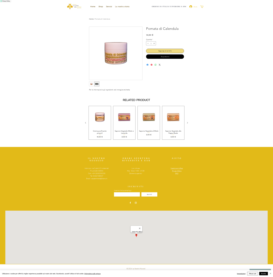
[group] (136, 123)
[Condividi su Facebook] (147, 64)
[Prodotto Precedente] (85, 123)
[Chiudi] (270, 273)
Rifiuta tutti (252, 274)
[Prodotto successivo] (187, 123)
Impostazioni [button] (241, 274)
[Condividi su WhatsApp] (155, 64)
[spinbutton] (151, 43)
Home (91, 19)
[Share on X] (159, 64)
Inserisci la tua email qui (122, 190)
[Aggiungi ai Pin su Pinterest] (151, 64)
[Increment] (154, 43)
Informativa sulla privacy (92, 274)
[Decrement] (147, 43)
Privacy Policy (177, 171)
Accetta (263, 274)
